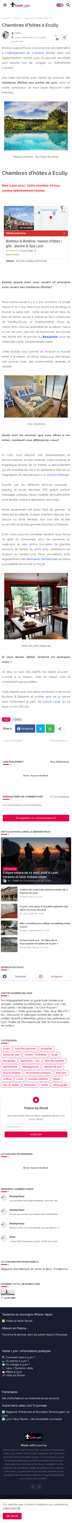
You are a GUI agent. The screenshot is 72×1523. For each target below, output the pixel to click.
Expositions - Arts (30, 1061)
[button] (60, 5)
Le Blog (7, 1079)
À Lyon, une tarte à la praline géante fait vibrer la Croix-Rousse (44, 908)
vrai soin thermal (57, 475)
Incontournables (12, 1073)
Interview (61, 1073)
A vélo (6, 1048)
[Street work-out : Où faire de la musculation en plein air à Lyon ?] (9, 944)
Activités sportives (25, 1048)
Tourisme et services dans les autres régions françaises (34, 1334)
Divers (16, 18)
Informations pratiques (38, 1073)
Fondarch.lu (61, 1269)
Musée (56, 1079)
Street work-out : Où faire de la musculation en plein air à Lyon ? (39, 942)
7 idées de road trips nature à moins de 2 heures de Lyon (44, 891)
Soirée (44, 1085)
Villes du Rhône (15, 1375)
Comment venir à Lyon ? (20, 1357)
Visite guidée (60, 1085)
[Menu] (5, 5)
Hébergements (30, 1067)
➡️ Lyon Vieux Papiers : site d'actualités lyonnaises (32, 1419)
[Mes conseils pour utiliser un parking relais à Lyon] (9, 928)
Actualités (46, 1048)
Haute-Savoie (24, 1320)
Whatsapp (50, 728)
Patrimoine (30, 1085)
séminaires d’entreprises (41, 559)
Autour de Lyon (11, 1054)
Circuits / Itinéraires (35, 1054)
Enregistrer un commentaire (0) (36, 818)
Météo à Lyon (14, 1371)
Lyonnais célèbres (38, 1079)
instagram (56, 976)
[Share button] (59, 728)
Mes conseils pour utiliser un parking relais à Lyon (45, 925)
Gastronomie (10, 1067)
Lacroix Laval (51, 701)
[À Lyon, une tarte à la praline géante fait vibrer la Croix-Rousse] (9, 911)
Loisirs (19, 1079)
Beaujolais (50, 336)
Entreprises (9, 1061)
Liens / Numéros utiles (19, 1368)
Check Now (10, 1508)
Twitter (40, 728)
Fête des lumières (54, 1061)
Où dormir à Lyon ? (17, 1361)
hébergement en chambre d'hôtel (31, 53)
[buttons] (32, 1486)
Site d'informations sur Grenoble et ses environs (30, 1398)
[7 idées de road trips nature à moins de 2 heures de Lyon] (9, 894)
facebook (20, 976)
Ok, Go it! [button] (12, 1516)
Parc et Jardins (11, 1085)
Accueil (6, 18)
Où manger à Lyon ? (18, 1364)
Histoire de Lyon (53, 1067)
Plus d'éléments (59, 761)
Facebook (27, 728)
